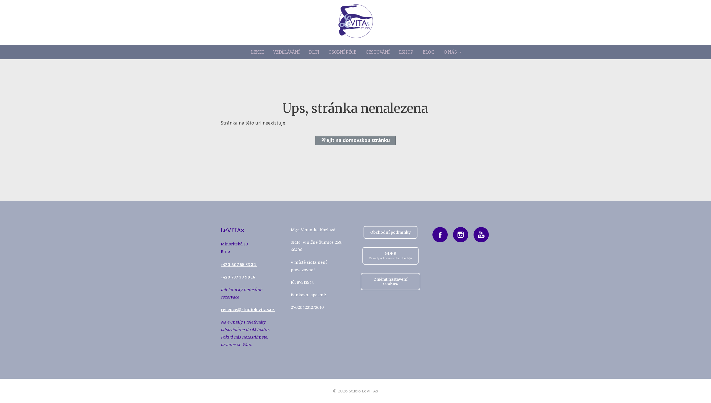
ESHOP (406, 52)
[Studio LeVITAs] (355, 23)
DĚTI (314, 52)
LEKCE (257, 52)
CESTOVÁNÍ (378, 52)
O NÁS (450, 52)
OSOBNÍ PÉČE (342, 52)
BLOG (428, 52)
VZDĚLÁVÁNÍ (286, 52)
